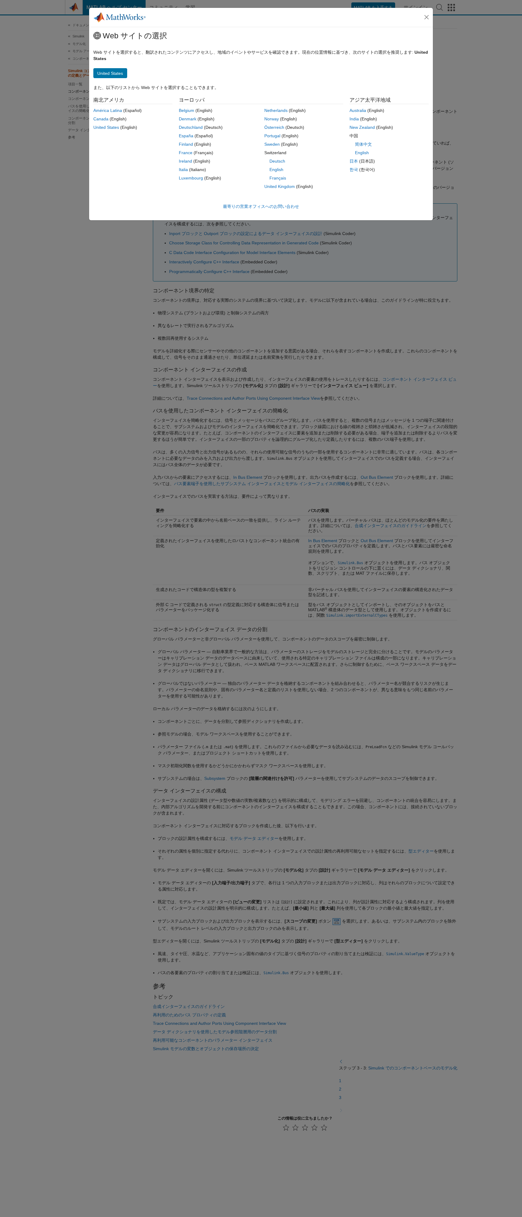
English (276, 169)
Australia (358, 110)
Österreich (274, 127)
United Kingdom (279, 186)
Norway (271, 118)
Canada (100, 118)
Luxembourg (191, 178)
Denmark (187, 118)
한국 (354, 169)
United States (106, 127)
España (186, 135)
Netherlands (276, 110)
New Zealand (362, 127)
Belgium (186, 110)
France (185, 152)
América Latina (107, 110)
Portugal (272, 135)
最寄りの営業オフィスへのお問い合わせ (261, 206)
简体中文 (363, 144)
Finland (186, 144)
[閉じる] (426, 17)
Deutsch (277, 161)
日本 (354, 161)
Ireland (185, 161)
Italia (183, 169)
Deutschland (191, 127)
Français (277, 178)
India (354, 118)
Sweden (272, 144)
